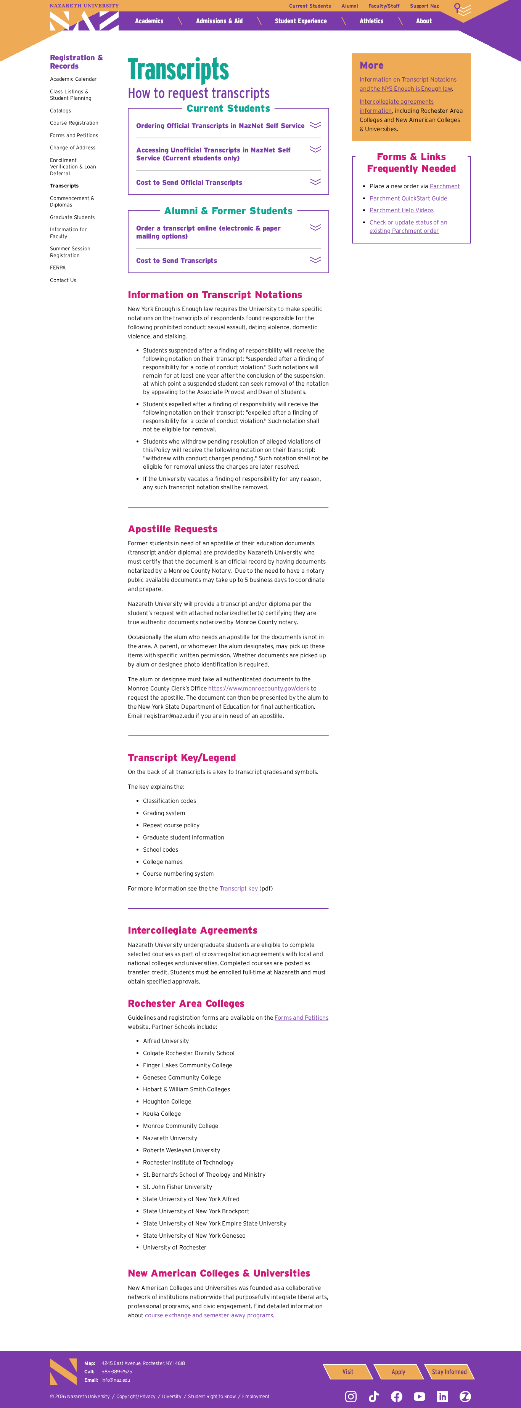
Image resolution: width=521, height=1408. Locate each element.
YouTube (419, 1396)
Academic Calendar (73, 79)
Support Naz (424, 6)
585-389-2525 (116, 1371)
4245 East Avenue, (143, 1363)
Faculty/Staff (383, 6)
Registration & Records (76, 61)
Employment (255, 1396)
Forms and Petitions (74, 135)
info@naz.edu (115, 1380)
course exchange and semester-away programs (209, 1315)
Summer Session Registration (70, 251)
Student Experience (301, 21)
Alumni (349, 6)
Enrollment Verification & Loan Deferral (73, 166)
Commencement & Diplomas (72, 201)
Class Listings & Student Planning (70, 94)
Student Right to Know (212, 1396)
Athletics (372, 21)
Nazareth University (84, 17)
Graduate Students (72, 217)
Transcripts (64, 186)
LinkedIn (442, 1396)
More (462, 9)
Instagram (351, 1396)
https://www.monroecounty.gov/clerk (258, 688)
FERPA (58, 267)
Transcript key (239, 888)
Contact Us (63, 280)
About (424, 21)
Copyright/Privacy (135, 1396)
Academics (149, 21)
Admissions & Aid (219, 21)
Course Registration (74, 123)
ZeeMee (465, 1396)
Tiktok (373, 1396)
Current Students (310, 6)
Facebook (396, 1396)
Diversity (172, 1396)
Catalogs (60, 110)
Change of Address (73, 147)
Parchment (445, 186)
